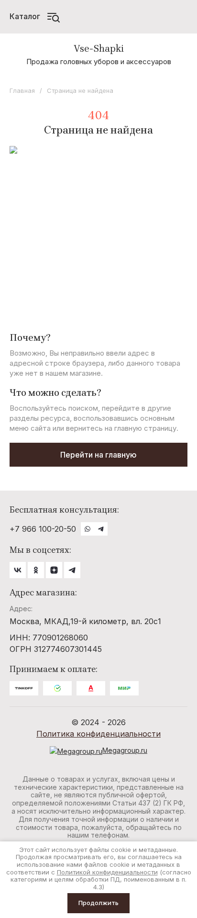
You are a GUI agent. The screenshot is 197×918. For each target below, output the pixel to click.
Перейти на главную (98, 454)
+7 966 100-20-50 (43, 529)
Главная (22, 90)
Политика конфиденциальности (98, 734)
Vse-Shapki (99, 48)
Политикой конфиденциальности (107, 872)
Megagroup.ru (124, 750)
